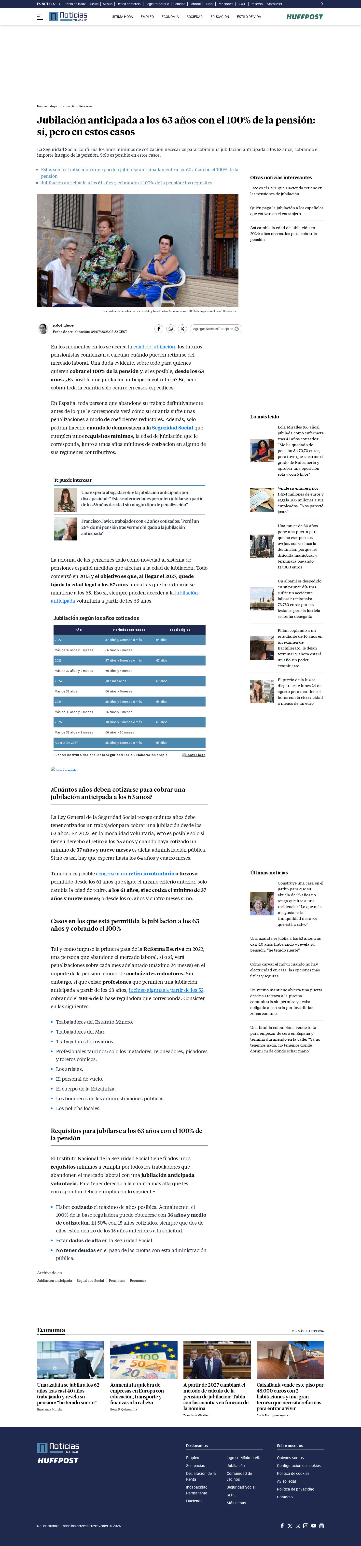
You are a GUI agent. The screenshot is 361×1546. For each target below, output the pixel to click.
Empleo (192, 1457)
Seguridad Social (172, 427)
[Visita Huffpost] (305, 16)
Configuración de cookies (299, 1465)
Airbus (107, 4)
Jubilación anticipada (55, 1280)
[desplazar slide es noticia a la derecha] (322, 4)
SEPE (231, 1495)
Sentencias (195, 1465)
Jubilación (236, 1465)
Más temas (236, 1502)
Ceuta (94, 4)
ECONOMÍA (170, 16)
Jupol (209, 4)
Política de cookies (293, 1473)
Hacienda (194, 1501)
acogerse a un (112, 873)
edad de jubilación (154, 346)
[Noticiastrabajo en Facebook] (282, 1525)
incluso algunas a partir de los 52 (166, 990)
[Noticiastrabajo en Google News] (321, 1525)
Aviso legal (286, 1481)
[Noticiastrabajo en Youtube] (313, 1525)
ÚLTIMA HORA (122, 16)
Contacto (285, 1497)
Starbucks (274, 4)
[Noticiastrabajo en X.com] (289, 1525)
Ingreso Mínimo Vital (245, 1457)
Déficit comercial (129, 4)
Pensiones (225, 4)
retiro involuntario (151, 873)
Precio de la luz (74, 4)
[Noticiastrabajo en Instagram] (297, 1525)
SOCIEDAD (195, 16)
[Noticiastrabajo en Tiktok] (305, 1525)
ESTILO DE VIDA (249, 16)
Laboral (195, 4)
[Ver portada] (68, 16)
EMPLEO (147, 16)
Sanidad (179, 4)
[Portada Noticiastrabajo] (58, 1448)
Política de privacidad (295, 1489)
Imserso (256, 4)
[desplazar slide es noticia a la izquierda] (59, 4)
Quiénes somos (290, 1457)
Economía (138, 1280)
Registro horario (157, 4)
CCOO (241, 4)
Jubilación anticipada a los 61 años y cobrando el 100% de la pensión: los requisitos (126, 183)
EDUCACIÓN (219, 16)
